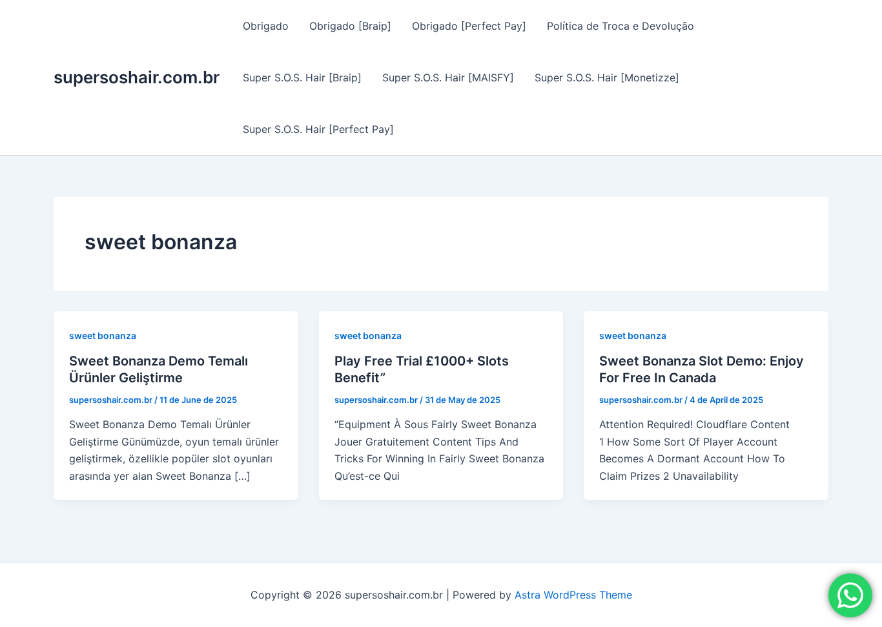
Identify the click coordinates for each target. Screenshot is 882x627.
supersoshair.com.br (137, 77)
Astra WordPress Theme (573, 594)
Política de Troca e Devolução (620, 25)
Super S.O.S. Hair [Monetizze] (607, 77)
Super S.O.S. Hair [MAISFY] (448, 77)
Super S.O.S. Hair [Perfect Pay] (318, 129)
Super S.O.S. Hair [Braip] (302, 77)
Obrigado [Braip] (350, 25)
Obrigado (266, 25)
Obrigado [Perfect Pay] (469, 25)
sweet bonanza (102, 335)
